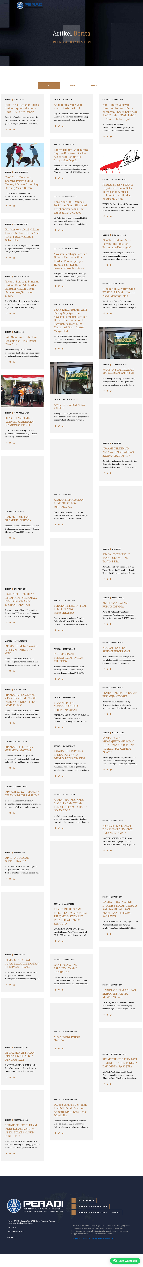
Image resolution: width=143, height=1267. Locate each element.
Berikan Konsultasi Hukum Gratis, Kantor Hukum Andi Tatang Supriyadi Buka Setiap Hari (22, 235)
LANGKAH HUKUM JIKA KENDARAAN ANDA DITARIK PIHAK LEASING (69, 754)
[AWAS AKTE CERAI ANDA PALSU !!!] (71, 393)
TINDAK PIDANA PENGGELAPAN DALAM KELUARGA (68, 657)
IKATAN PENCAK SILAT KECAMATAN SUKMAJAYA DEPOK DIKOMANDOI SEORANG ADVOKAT (21, 599)
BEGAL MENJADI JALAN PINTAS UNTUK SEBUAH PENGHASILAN (20, 1056)
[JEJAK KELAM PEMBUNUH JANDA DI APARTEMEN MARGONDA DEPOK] (22, 406)
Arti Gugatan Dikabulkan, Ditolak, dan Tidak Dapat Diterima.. (21, 340)
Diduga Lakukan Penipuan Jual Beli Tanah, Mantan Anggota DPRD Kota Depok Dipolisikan (70, 1110)
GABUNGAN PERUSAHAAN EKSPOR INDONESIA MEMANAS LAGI (119, 993)
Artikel (57, 100)
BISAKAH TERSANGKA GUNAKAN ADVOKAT (19, 748)
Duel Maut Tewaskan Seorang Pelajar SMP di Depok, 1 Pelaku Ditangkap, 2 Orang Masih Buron (22, 183)
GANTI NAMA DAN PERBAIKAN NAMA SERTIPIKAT (65, 968)
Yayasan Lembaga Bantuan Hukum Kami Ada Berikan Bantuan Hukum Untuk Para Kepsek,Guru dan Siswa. (22, 289)
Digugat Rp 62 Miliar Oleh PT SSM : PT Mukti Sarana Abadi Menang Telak (119, 292)
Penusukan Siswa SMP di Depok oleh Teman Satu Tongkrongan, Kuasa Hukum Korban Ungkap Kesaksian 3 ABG (118, 192)
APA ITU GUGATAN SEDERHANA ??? (17, 859)
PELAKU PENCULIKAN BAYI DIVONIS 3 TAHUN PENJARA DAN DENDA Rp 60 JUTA (120, 1063)
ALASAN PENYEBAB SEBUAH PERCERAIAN (116, 649)
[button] (125, 1261)
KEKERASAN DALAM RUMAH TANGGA (115, 604)
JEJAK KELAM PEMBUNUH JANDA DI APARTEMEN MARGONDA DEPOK (21, 421)
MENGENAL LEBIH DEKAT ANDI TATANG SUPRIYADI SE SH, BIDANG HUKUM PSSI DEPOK (21, 1131)
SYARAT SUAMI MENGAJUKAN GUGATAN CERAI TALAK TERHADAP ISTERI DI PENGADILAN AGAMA (118, 745)
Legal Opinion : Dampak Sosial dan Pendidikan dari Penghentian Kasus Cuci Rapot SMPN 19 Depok (70, 207)
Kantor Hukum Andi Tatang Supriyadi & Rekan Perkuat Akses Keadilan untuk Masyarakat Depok (71, 155)
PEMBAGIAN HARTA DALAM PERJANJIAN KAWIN (120, 694)
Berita (8, 100)
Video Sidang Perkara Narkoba (67, 1038)
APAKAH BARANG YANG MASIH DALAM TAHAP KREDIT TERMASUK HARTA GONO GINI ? (70, 805)
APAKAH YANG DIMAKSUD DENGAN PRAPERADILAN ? (22, 793)
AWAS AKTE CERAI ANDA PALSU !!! (69, 406)
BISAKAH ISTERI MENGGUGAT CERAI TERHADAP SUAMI (66, 706)
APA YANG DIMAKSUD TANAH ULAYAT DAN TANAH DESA (116, 558)
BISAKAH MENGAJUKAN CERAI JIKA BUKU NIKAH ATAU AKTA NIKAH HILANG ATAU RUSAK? (22, 700)
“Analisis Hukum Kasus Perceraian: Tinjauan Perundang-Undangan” (117, 243)
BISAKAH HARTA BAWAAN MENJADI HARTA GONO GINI (21, 649)
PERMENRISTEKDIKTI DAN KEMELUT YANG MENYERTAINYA (70, 609)
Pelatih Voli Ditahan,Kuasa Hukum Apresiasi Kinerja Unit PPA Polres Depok (22, 108)
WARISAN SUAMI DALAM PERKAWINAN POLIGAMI (118, 371)
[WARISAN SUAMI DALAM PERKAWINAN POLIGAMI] (120, 358)
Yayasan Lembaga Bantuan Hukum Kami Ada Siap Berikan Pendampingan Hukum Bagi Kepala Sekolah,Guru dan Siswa (70, 261)
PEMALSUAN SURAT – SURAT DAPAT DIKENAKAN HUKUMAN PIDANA (22, 963)
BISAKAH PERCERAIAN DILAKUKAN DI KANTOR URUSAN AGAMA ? (118, 829)
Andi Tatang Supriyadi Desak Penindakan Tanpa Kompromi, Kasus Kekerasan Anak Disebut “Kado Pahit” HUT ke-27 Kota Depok (120, 112)
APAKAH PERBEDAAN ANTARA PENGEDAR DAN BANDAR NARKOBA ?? (118, 452)
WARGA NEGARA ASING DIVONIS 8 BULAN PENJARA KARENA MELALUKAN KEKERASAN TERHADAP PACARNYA (120, 909)
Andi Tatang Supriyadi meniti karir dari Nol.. (68, 106)
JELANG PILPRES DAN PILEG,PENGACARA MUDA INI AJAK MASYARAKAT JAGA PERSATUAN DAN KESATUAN (70, 916)
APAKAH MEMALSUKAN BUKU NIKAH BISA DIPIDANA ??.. (69, 503)
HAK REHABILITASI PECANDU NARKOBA (18, 518)
